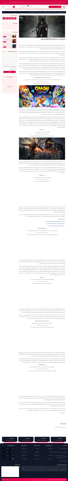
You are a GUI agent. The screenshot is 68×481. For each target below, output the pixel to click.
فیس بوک (7, 458)
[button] (15, 18)
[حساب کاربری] (9, 7)
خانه (64, 12)
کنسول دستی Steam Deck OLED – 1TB (10, 66)
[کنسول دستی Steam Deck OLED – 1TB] (9, 59)
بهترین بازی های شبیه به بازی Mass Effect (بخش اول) (55, 223)
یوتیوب (7, 455)
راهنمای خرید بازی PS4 (47, 12)
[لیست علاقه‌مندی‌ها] (6, 7)
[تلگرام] (12, 451)
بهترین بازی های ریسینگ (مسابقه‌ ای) (7, 35)
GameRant (61, 413)
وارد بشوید (56, 427)
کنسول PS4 (54, 12)
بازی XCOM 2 (25, 207)
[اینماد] (10, 471)
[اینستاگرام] (12, 448)
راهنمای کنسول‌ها (60, 12)
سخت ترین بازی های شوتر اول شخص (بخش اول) (56, 226)
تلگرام (7, 451)
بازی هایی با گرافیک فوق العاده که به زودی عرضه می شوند (54, 221)
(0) (11, 67)
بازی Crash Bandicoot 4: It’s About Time (52, 112)
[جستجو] (14, 7)
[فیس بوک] (12, 458)
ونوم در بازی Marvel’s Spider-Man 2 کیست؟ (8, 45)
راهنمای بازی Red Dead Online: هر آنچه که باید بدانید (7, 40)
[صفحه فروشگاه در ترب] (19, 468)
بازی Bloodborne (59, 51)
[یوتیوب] (12, 455)
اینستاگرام (7, 448)
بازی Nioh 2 (63, 161)
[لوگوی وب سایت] (64, 6)
